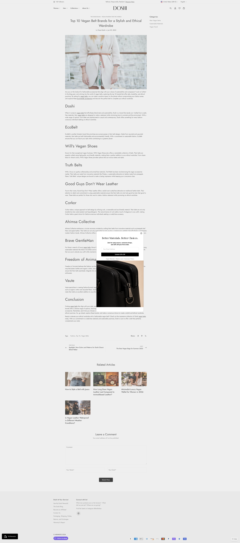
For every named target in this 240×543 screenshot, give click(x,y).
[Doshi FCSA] (120, 8)
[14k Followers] (78, 513)
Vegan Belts (85, 336)
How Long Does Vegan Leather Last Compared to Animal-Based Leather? (103, 392)
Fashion (72, 336)
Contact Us (56, 513)
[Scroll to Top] (236, 533)
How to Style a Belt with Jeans (77, 389)
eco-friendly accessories (84, 98)
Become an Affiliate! (59, 510)
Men (64, 8)
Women (56, 8)
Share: (133, 336)
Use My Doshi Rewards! (60, 503)
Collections (74, 8)
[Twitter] (145, 336)
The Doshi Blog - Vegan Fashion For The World (106, 17)
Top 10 (78, 336)
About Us (85, 8)
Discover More (130, 2)
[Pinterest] (142, 336)
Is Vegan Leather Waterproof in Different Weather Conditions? (77, 420)
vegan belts (84, 96)
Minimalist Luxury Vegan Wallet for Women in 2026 (132, 390)
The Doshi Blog (58, 506)
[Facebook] (138, 336)
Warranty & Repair (59, 522)
